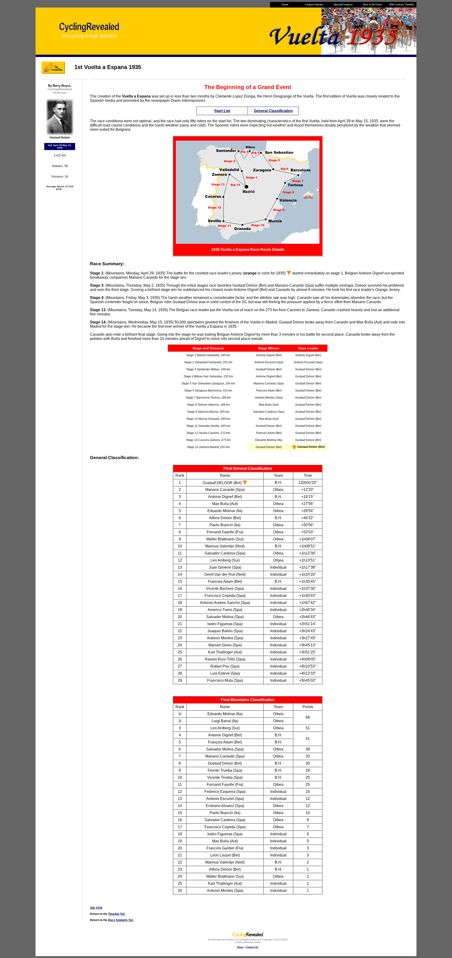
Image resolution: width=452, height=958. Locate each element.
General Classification (273, 111)
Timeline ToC (116, 914)
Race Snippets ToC (120, 920)
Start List (222, 111)
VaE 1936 (96, 907)
